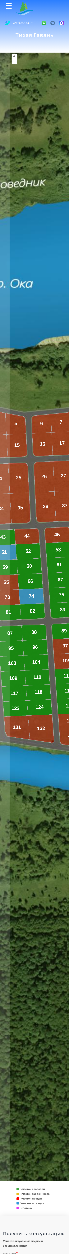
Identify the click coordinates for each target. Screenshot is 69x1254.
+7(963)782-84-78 (22, 23)
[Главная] (24, 8)
